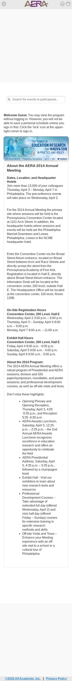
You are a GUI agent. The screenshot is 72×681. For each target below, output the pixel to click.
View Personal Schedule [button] (62, 4)
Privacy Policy (56, 678)
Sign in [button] (68, 4)
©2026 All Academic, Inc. (23, 678)
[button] (4, 4)
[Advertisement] (36, 45)
